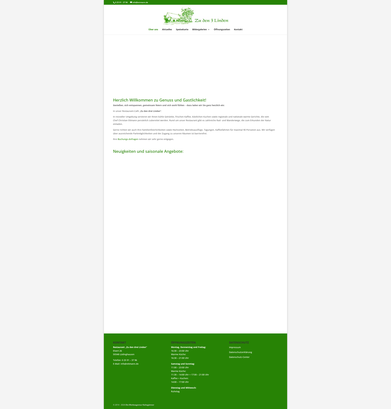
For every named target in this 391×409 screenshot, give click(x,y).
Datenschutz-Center (239, 357)
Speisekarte (182, 29)
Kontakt (238, 29)
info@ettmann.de (130, 363)
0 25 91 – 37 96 (129, 360)
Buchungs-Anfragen (128, 139)
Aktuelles (167, 29)
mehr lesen (122, 276)
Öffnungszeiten (222, 29)
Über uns (153, 29)
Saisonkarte (124, 268)
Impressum (235, 347)
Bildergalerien (199, 29)
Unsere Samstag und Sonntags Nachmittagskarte (148, 295)
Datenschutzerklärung (240, 352)
